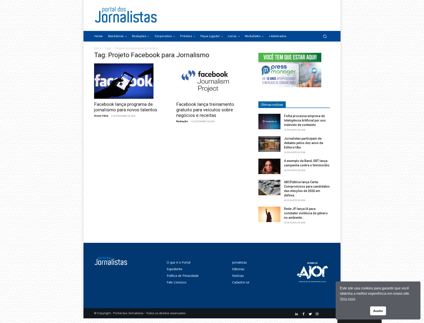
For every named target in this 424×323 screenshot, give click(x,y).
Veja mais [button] (347, 299)
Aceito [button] (378, 311)
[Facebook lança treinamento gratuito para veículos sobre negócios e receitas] (212, 81)
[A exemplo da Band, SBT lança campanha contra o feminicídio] (269, 166)
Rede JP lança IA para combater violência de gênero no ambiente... (306, 213)
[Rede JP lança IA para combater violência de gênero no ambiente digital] (269, 214)
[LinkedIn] (297, 313)
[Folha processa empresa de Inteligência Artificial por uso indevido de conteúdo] (269, 121)
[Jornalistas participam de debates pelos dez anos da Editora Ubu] (269, 144)
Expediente (174, 269)
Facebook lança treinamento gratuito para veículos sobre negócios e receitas (205, 110)
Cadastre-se (240, 282)
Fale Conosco (176, 282)
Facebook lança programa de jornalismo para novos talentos (125, 107)
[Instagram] (317, 313)
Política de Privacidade (183, 276)
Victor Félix (101, 115)
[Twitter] (310, 313)
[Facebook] (303, 313)
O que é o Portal (178, 262)
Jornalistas (239, 262)
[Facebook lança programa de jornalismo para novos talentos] (130, 81)
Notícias (238, 276)
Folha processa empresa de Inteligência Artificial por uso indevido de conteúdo (305, 120)
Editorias (238, 269)
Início (97, 48)
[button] (325, 36)
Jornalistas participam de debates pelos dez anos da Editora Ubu (303, 143)
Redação (182, 121)
